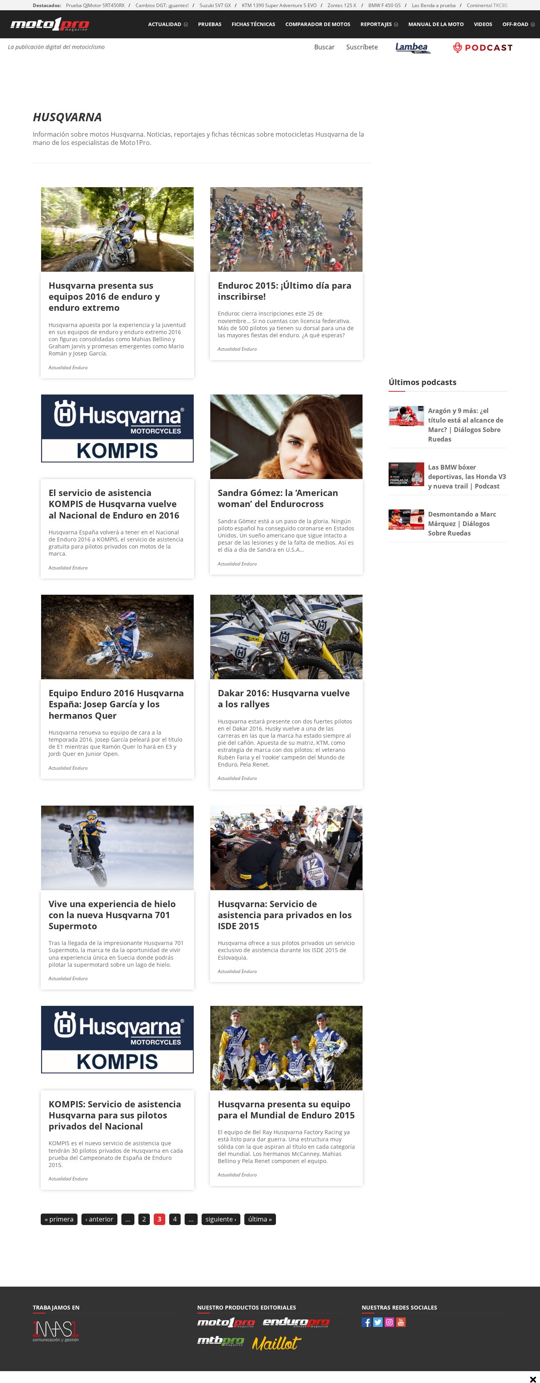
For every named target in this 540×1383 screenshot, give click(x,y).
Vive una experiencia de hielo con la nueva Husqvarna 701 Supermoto (112, 915)
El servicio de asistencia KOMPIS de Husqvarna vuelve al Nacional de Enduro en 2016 (114, 504)
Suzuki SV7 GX (215, 5)
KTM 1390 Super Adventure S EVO (279, 5)
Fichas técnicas (253, 24)
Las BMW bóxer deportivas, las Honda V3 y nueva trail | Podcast (467, 476)
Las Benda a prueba (434, 5)
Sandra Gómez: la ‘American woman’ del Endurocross (278, 498)
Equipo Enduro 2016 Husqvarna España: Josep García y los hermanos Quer (116, 704)
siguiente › (221, 1219)
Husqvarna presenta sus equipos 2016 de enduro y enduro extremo (104, 296)
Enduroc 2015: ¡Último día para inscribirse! (284, 290)
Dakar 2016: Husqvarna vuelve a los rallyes (284, 698)
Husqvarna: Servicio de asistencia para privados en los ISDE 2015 (285, 915)
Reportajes (376, 24)
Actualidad (164, 24)
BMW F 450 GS (384, 5)
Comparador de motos (317, 24)
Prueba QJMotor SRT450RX (95, 5)
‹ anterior (99, 1219)
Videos (483, 24)
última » (260, 1219)
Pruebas (209, 24)
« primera (59, 1219)
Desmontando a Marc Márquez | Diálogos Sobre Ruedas (462, 523)
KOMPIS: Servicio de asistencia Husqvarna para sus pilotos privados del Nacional (115, 1115)
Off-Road (515, 24)
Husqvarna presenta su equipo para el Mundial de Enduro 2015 (286, 1109)
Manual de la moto (436, 24)
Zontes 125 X (342, 5)
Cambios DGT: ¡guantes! (162, 5)
